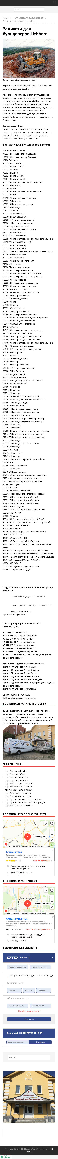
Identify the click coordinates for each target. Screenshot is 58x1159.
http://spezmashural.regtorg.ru (19, 789)
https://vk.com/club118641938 (18, 786)
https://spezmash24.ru (15, 774)
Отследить (40, 1042)
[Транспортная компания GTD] (6, 955)
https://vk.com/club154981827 (18, 805)
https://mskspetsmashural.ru (18, 793)
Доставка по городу (39, 975)
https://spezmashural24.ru (17, 780)
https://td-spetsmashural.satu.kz (19, 783)
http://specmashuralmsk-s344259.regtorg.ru (25, 802)
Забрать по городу (19, 975)
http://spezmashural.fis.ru (16, 777)
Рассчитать (29, 1019)
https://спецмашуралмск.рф (18, 796)
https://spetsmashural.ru (16, 771)
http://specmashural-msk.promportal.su (23, 799)
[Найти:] (29, 9)
